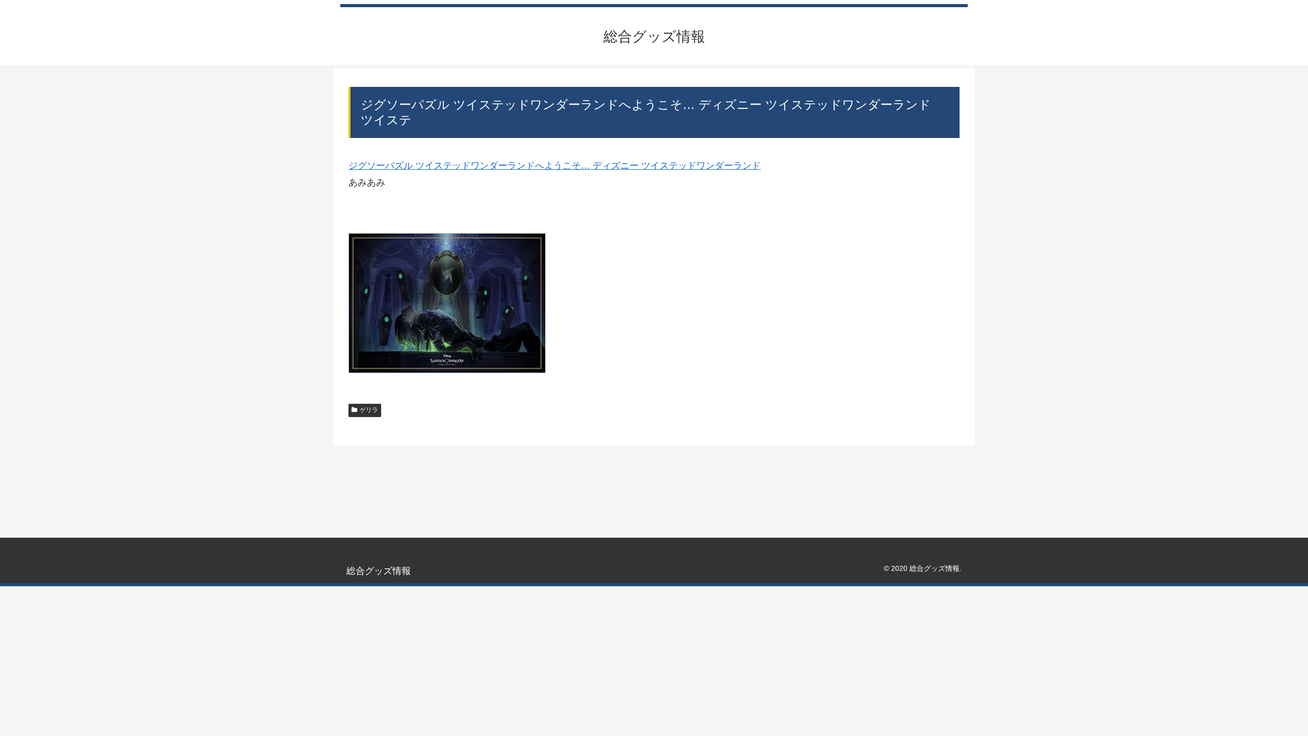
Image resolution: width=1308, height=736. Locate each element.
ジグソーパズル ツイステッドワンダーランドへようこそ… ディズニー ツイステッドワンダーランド (554, 165)
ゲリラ (369, 409)
